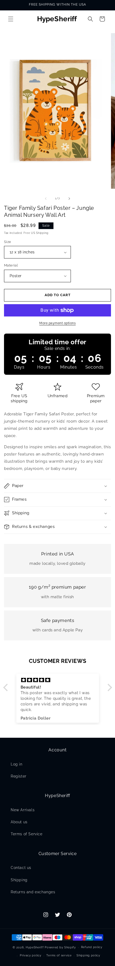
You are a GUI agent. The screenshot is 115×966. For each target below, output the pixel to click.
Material (11, 265)
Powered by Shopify (60, 947)
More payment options (57, 323)
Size (7, 242)
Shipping (19, 880)
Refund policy (91, 947)
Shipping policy (88, 955)
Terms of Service (27, 834)
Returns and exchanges (33, 892)
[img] (58, 680)
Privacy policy (30, 955)
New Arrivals (22, 810)
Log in (16, 764)
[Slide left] (46, 198)
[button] (11, 19)
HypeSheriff (35, 947)
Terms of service (58, 955)
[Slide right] (69, 198)
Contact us (21, 867)
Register (18, 776)
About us (19, 822)
